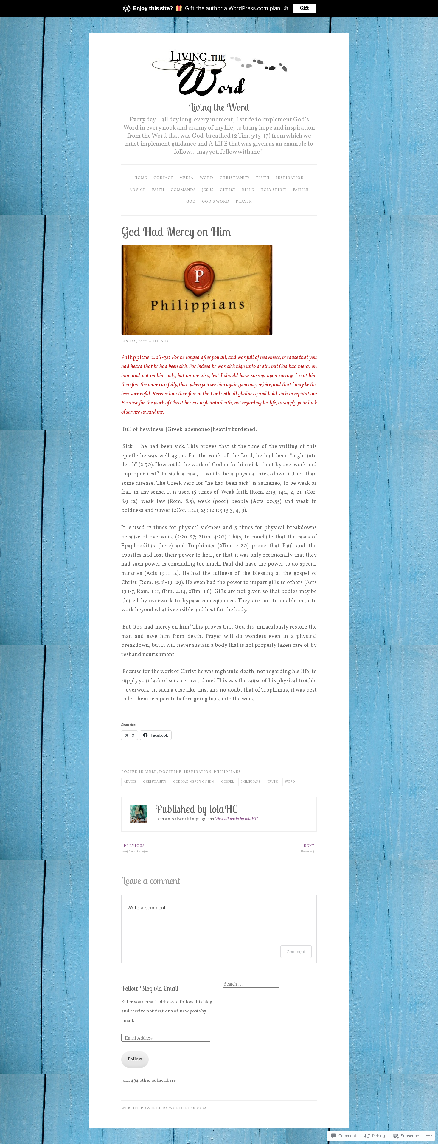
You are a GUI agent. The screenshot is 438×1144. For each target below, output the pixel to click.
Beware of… (309, 848)
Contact (163, 178)
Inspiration (290, 178)
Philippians (227, 772)
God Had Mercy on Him (194, 782)
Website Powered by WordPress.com (163, 1108)
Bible (248, 190)
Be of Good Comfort (135, 848)
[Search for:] (251, 984)
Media (186, 178)
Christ (228, 190)
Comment (296, 951)
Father (301, 190)
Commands (183, 190)
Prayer (244, 201)
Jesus (208, 190)
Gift (304, 8)
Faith (158, 190)
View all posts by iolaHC (236, 819)
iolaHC (161, 341)
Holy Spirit (273, 190)
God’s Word (215, 201)
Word (206, 178)
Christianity (235, 178)
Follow (135, 1059)
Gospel (227, 782)
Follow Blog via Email (149, 988)
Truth (263, 178)
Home (140, 178)
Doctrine (170, 772)
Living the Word (219, 107)
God (191, 201)
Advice (137, 190)
